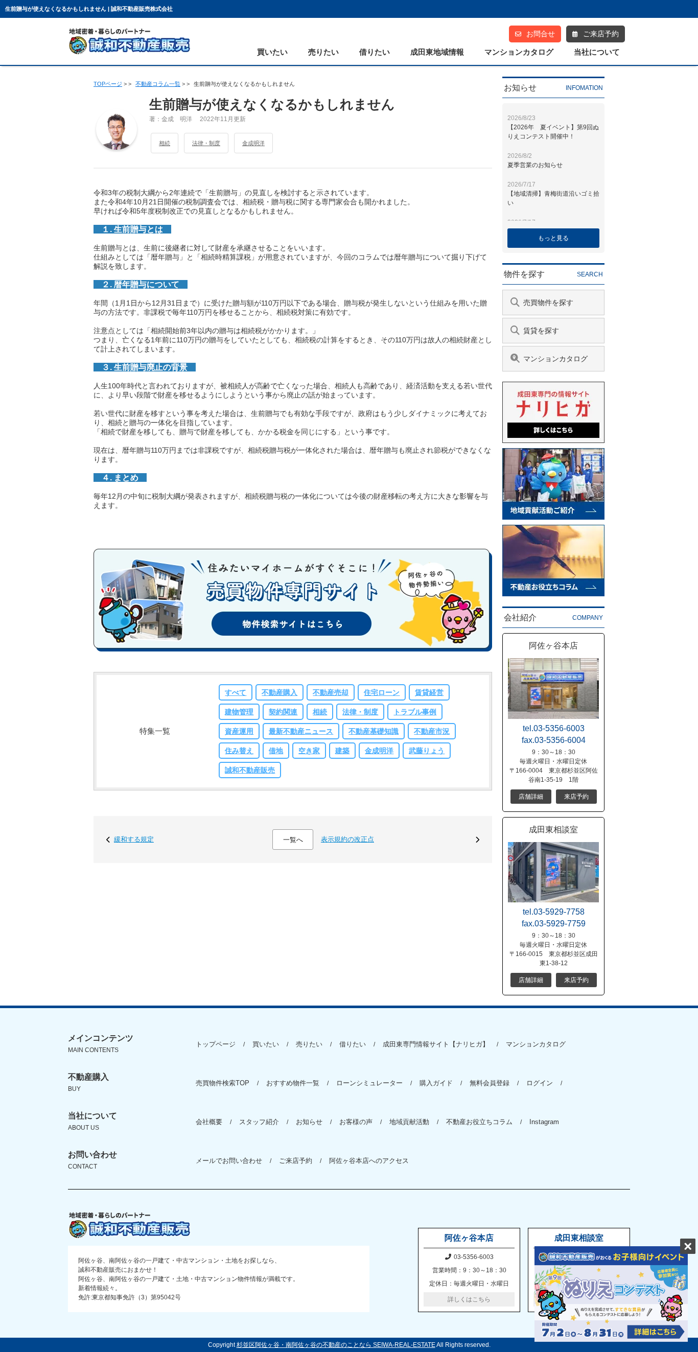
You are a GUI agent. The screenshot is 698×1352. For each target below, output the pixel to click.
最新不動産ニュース (301, 731)
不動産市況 (432, 731)
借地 (276, 751)
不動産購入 (279, 692)
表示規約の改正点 (347, 839)
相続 (164, 143)
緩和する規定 (134, 839)
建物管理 (239, 712)
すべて (235, 692)
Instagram (544, 1122)
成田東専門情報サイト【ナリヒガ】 (436, 1044)
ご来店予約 (295, 1160)
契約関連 (283, 712)
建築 (342, 751)
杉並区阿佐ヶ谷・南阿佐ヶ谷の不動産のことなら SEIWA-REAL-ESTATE (336, 1344)
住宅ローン (382, 692)
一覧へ (293, 840)
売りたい (323, 52)
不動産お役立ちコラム (479, 1122)
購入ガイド (436, 1083)
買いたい (272, 52)
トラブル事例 (414, 712)
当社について (597, 52)
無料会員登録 (489, 1083)
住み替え (239, 751)
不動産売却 (330, 692)
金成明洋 (253, 143)
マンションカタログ (518, 52)
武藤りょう (427, 751)
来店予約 (576, 796)
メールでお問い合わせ (229, 1160)
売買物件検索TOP (222, 1083)
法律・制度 (206, 143)
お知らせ (309, 1122)
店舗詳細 (531, 796)
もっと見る (553, 238)
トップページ (216, 1044)
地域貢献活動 (409, 1122)
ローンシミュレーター (369, 1083)
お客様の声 (356, 1122)
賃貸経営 (429, 692)
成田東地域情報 (437, 52)
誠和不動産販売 (250, 770)
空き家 (309, 751)
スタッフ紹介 (259, 1122)
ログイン (539, 1083)
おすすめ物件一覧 (292, 1083)
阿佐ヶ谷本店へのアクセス (369, 1160)
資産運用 (239, 731)
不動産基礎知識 (373, 731)
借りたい (374, 52)
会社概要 (209, 1122)
